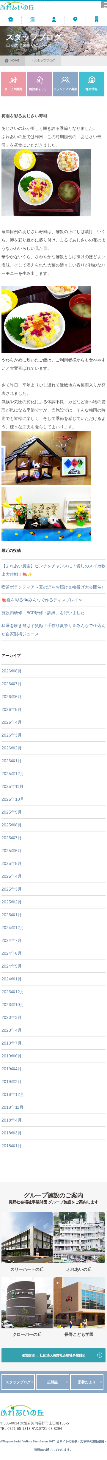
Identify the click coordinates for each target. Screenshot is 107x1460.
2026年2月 (11, 748)
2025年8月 (11, 825)
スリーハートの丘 (27, 1269)
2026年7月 (11, 683)
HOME (14, 60)
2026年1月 (11, 760)
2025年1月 (11, 914)
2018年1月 (11, 1145)
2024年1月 (11, 979)
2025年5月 (11, 863)
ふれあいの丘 (79, 1269)
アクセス (75, 26)
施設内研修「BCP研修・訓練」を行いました (43, 612)
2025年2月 (11, 902)
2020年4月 (11, 1030)
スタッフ (53, 26)
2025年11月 (12, 786)
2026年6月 (11, 696)
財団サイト (96, 26)
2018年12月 (12, 1094)
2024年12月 (12, 927)
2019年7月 (11, 1043)
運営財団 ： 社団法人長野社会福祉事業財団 (54, 1355)
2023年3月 (11, 1017)
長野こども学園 (79, 1334)
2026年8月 (11, 671)
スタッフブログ (18, 1382)
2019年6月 (11, 1056)
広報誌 (52, 1382)
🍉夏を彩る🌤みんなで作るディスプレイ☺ (41, 599)
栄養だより (87, 1382)
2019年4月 (11, 1068)
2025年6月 (11, 850)
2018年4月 (11, 1120)
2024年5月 (11, 966)
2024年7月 (11, 940)
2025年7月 (11, 837)
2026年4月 (11, 722)
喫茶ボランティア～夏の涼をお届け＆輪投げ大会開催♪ (52, 587)
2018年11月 (12, 1107)
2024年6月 (11, 953)
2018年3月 (11, 1133)
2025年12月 (12, 773)
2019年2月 (11, 1081)
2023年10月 (12, 1004)
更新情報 (32, 26)
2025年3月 (11, 889)
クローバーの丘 (27, 1334)
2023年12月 (12, 991)
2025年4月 (11, 876)
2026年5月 (11, 709)
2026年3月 (11, 735)
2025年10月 (12, 799)
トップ (11, 26)
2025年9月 (11, 812)
